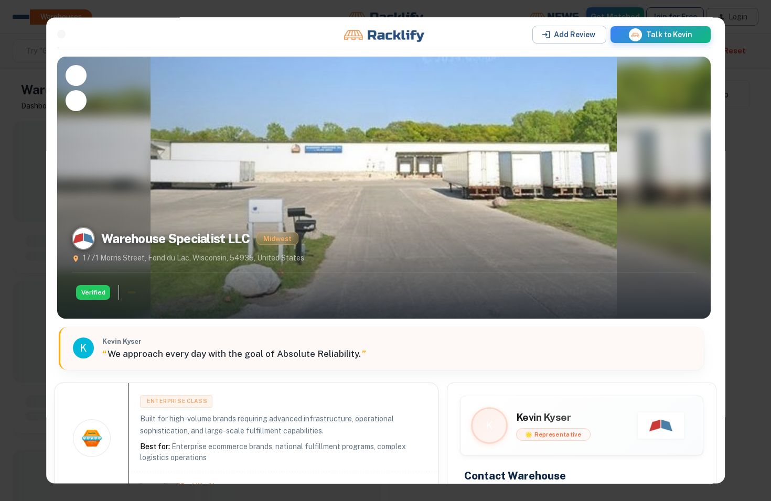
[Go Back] (61, 34)
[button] (661, 34)
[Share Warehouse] (76, 100)
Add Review (574, 34)
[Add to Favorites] (76, 75)
